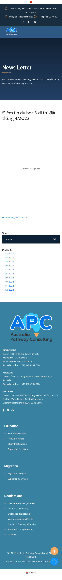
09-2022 (9, 277)
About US (20, 561)
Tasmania (12, 534)
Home (9, 561)
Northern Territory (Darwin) (22, 524)
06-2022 (9, 265)
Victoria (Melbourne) (18, 508)
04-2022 (9, 257)
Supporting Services (18, 449)
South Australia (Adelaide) (20, 529)
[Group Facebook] (28, 22)
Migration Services (17, 473)
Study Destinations (17, 443)
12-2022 (9, 289)
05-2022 (9, 261)
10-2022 (9, 281)
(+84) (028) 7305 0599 (30, 402)
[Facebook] (23, 22)
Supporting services (18, 478)
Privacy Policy (35, 561)
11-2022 (9, 285)
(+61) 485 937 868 (47, 16)
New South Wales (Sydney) (21, 503)
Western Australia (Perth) (20, 518)
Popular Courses (16, 438)
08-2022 (9, 273)
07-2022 (9, 269)
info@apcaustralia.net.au (21, 16)
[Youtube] (35, 22)
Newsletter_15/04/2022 (14, 217)
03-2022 (9, 253)
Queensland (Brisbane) (19, 513)
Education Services (17, 433)
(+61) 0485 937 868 (30, 365)
